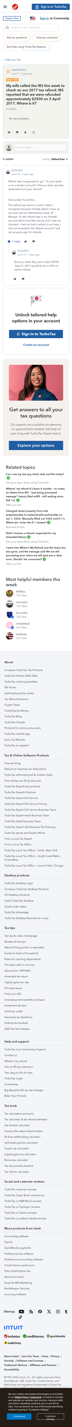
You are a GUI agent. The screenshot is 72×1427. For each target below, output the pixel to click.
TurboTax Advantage (16, 912)
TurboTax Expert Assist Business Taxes (26, 815)
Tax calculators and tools (18, 1113)
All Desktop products (17, 894)
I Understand (19, 1416)
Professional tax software (18, 1253)
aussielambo (18, 69)
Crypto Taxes (12, 704)
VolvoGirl (17, 170)
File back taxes (13, 988)
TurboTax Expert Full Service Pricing (25, 803)
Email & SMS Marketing (18, 1282)
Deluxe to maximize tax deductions (25, 769)
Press (45, 1356)
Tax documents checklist (18, 1166)
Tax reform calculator (16, 1171)
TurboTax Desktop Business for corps (26, 918)
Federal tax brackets (16, 1023)
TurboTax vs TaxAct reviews (20, 1212)
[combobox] (30, 27)
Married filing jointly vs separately (24, 947)
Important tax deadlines (18, 1017)
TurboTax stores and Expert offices (24, 833)
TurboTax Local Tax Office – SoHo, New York (30, 850)
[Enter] (7, 27)
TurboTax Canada (14, 722)
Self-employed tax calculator (21, 1142)
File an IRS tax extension (18, 1066)
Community (11, 1084)
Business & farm (15, 527)
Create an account (36, 345)
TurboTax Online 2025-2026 (20, 675)
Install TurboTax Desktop (19, 900)
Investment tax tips (15, 1005)
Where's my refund (15, 1061)
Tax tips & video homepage (20, 935)
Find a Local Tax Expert (18, 838)
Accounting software (16, 1236)
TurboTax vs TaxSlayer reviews (22, 1206)
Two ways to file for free (18, 1072)
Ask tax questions (17, 37)
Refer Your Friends (15, 1095)
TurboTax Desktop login (18, 883)
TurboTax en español (16, 745)
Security (9, 1360)
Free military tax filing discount (22, 780)
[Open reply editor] (36, 147)
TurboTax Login (13, 1078)
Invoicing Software (15, 1294)
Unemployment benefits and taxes (24, 999)
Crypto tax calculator (16, 1148)
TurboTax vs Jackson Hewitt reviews (25, 1218)
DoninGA (22, 613)
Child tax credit (13, 1011)
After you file (13, 59)
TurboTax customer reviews (20, 1189)
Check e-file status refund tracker (23, 1131)
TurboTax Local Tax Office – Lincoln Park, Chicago (34, 865)
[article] (36, 206)
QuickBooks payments (17, 1247)
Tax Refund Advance (16, 699)
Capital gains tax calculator (20, 1154)
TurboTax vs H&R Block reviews (22, 1201)
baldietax (21, 634)
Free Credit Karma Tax (17, 1271)
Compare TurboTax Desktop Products (26, 889)
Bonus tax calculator (16, 1160)
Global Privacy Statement (28, 1397)
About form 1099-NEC (17, 970)
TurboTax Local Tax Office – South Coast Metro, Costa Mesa (32, 858)
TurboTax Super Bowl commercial (24, 1195)
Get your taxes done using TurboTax (27, 482)
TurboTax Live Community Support (25, 1049)
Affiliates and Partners (43, 1365)
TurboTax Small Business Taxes (22, 821)
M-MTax (20, 591)
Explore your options (36, 445)
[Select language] (32, 18)
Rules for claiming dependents (22, 959)
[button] (12, 18)
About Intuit (11, 1356)
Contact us (10, 1055)
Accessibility (11, 1369)
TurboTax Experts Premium (20, 792)
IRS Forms (10, 687)
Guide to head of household (21, 953)
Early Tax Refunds (14, 739)
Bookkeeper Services (17, 1288)
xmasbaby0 (23, 623)
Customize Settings (51, 1417)
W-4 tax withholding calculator (22, 1136)
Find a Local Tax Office (17, 844)
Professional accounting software (23, 1259)
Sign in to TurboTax (39, 334)
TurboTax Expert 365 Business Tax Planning (29, 827)
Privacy (55, 1356)
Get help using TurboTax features (26, 46)
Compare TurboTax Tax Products (23, 670)
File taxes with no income (19, 964)
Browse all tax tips (15, 941)
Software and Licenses (29, 1360)
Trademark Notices (15, 1365)
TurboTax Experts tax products (22, 786)
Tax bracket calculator (17, 1125)
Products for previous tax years (22, 728)
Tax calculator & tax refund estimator (25, 1119)
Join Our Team (30, 1356)
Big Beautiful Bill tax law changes (23, 1090)
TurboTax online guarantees (20, 681)
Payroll (8, 1242)
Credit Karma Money (16, 710)
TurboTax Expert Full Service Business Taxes (30, 809)
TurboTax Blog (13, 716)
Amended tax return (16, 976)
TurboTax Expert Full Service (21, 798)
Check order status (15, 906)
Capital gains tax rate (16, 982)
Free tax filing (12, 763)
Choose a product (47, 37)
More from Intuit (14, 1277)
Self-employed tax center (19, 693)
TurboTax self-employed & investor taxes (28, 774)
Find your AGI (12, 994)
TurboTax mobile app (17, 733)
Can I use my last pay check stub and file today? (35, 474)
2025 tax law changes (17, 1028)
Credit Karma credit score (19, 1265)
